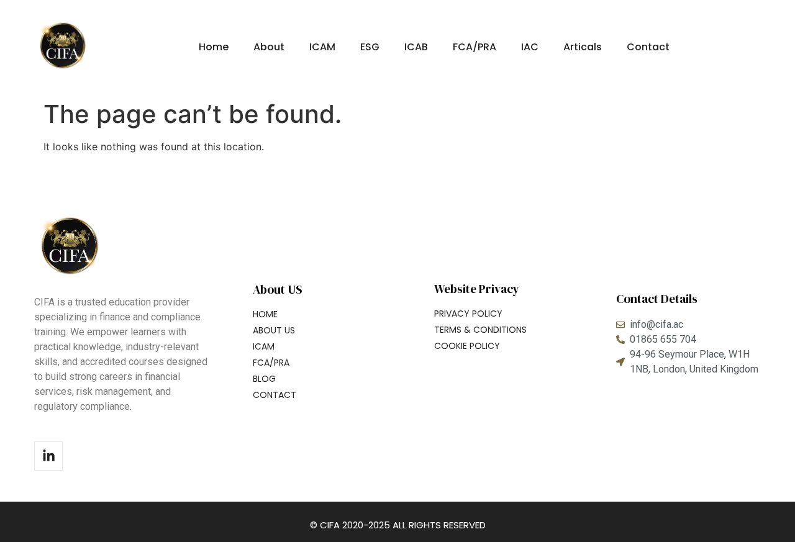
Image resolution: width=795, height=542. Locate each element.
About (268, 47)
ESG (369, 47)
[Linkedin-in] (48, 455)
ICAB (416, 47)
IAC (529, 47)
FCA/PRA (474, 47)
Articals (582, 47)
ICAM (322, 47)
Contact (648, 47)
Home (214, 47)
